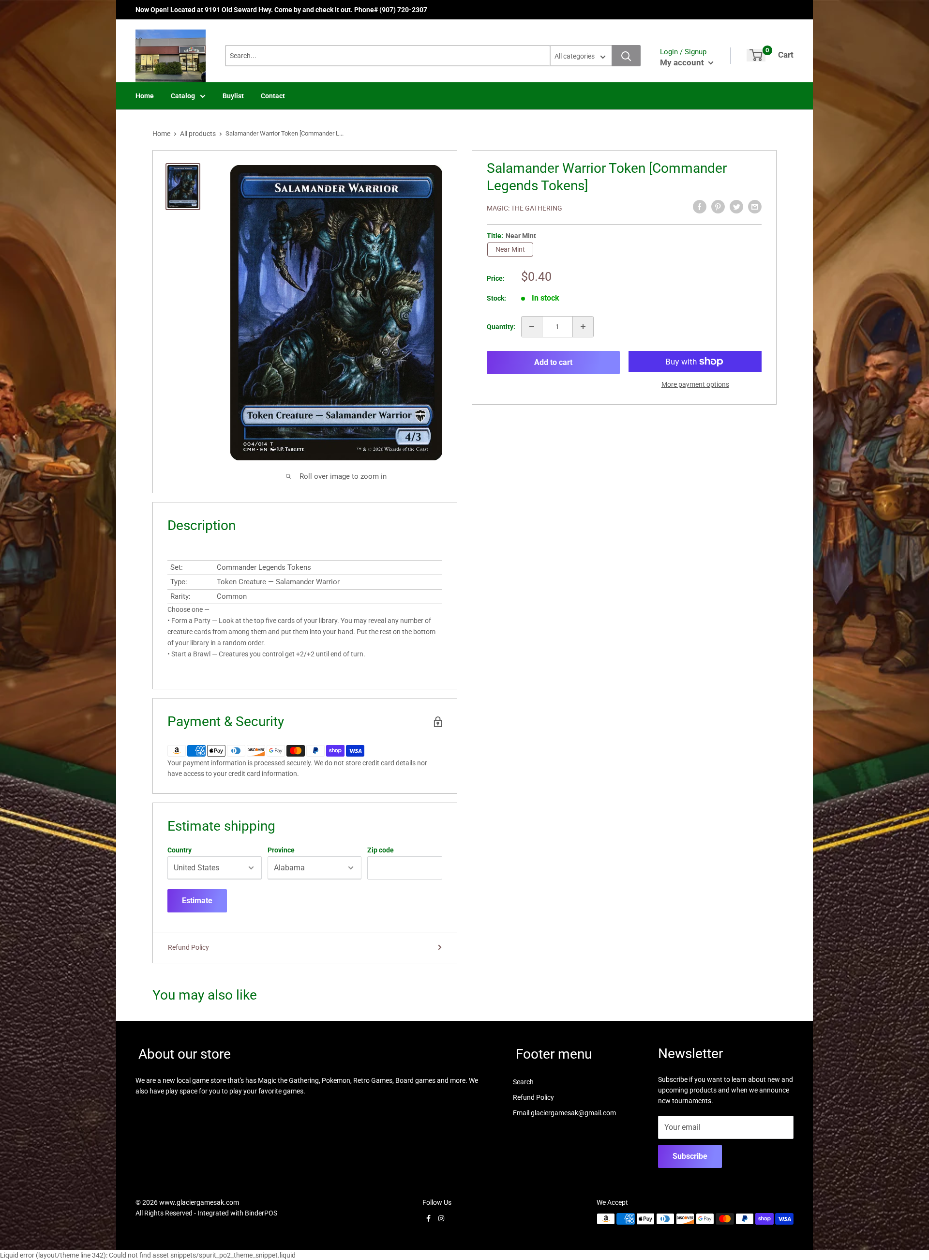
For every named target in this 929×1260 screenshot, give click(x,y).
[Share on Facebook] (699, 206)
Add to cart (553, 362)
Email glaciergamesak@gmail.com (564, 1113)
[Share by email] (755, 206)
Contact (273, 96)
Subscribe (690, 1156)
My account (683, 62)
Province (281, 850)
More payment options (695, 384)
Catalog (183, 96)
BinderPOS (261, 1213)
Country (179, 850)
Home (144, 96)
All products (198, 133)
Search (523, 1082)
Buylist (233, 96)
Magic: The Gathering (524, 208)
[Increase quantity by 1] (583, 327)
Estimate (197, 900)
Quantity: (501, 327)
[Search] (626, 55)
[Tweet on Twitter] (736, 206)
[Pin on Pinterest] (718, 206)
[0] (756, 55)
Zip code (380, 850)
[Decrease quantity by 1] (532, 327)
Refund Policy (188, 947)
